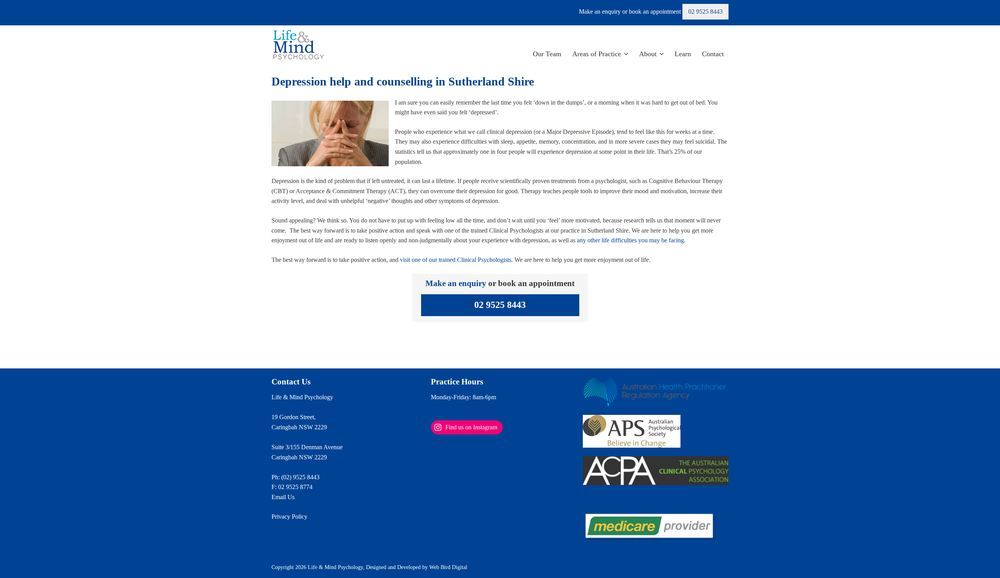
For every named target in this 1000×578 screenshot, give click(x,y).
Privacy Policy (289, 516)
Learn (683, 54)
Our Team (547, 54)
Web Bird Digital (448, 567)
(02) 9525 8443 (300, 477)
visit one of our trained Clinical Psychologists (455, 259)
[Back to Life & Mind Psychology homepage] (298, 45)
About (648, 54)
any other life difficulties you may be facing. (631, 240)
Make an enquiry (455, 283)
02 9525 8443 (705, 11)
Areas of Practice (596, 54)
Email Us (283, 497)
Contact (713, 54)
